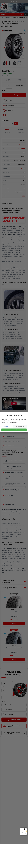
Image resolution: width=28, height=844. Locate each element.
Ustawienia (6, 426)
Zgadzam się (14, 429)
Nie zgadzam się (20, 426)
